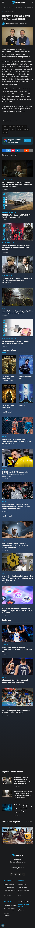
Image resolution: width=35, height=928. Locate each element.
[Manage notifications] (2, 925)
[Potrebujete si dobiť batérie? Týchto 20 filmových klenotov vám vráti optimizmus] (17, 264)
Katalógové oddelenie (10, 911)
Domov (4, 7)
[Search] (32, 2)
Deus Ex (22, 406)
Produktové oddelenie (10, 905)
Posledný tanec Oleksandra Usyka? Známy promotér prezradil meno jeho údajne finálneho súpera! (16, 507)
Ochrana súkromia (9, 887)
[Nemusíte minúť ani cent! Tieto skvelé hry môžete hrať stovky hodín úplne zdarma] (17, 231)
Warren (5, 132)
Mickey (24, 126)
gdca (18, 126)
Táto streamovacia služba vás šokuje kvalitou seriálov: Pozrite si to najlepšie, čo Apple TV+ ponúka (17, 184)
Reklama (21, 880)
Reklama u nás (22, 884)
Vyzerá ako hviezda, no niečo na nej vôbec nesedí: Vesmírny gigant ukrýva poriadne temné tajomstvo (17, 578)
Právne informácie (9, 884)
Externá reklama (22, 887)
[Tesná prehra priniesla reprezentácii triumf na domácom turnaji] (17, 697)
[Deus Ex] (26, 393)
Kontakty (7, 901)
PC (16, 7)
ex (14, 126)
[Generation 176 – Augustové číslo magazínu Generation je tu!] (17, 835)
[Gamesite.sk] (18, 2)
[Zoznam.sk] (21, 910)
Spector (19, 129)
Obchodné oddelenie (9, 908)
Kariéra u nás (7, 893)
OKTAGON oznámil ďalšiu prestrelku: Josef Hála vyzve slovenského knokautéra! (15, 474)
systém (26, 129)
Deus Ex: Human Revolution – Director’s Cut (8, 379)
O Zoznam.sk (8, 880)
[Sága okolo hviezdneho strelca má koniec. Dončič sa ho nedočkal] (17, 666)
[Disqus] (17, 742)
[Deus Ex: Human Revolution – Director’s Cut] (9, 364)
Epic (9, 126)
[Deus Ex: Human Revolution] (9, 393)
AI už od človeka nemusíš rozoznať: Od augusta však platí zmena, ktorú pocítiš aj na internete (17, 611)
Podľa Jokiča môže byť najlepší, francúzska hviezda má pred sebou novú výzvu (17, 650)
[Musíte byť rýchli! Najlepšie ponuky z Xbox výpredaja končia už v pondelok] (17, 297)
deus (4, 126)
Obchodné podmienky (24, 890)
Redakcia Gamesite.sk (12, 23)
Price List (20, 895)
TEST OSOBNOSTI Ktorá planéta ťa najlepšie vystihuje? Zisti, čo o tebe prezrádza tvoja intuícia (15, 545)
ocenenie (5, 129)
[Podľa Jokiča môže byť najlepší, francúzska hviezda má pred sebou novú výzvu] (17, 633)
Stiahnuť (29, 821)
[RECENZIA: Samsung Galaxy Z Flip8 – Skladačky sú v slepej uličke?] (17, 327)
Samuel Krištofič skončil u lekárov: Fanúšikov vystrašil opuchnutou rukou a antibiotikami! (16, 441)
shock (12, 129)
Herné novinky (10, 7)
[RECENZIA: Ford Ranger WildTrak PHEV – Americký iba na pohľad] (17, 201)
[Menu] (3, 2)
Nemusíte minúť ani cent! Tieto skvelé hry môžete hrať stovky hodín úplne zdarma (16, 248)
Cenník (20, 893)
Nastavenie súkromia (9, 890)
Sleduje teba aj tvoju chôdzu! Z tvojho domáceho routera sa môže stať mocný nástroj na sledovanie (23, 809)
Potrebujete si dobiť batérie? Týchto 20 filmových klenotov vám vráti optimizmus (17, 280)
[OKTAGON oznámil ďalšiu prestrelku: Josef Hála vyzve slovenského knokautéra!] (17, 458)
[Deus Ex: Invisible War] (26, 364)
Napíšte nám (7, 895)
